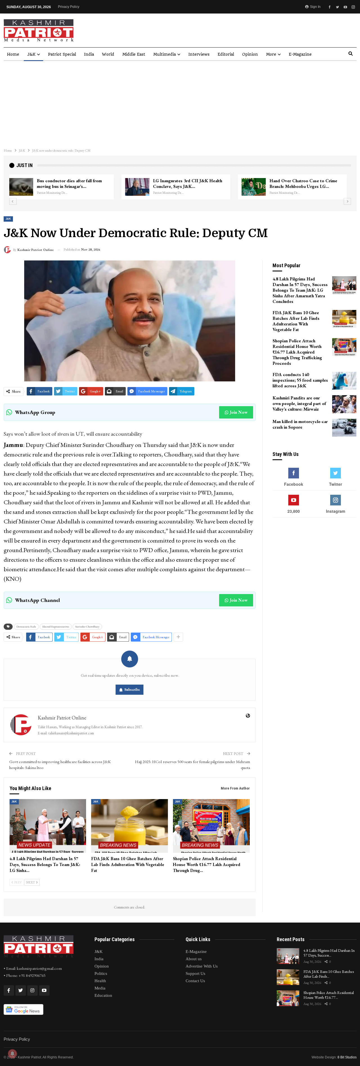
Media (99, 988)
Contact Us (195, 981)
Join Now (239, 412)
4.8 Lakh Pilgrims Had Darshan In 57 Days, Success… (329, 953)
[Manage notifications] (12, 1053)
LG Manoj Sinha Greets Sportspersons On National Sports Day (77, 183)
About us (194, 959)
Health (100, 981)
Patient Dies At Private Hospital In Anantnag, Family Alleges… (191, 183)
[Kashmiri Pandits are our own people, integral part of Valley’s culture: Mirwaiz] (344, 404)
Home (13, 54)
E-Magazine (300, 54)
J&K (31, 54)
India (89, 54)
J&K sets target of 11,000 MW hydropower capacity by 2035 (302, 183)
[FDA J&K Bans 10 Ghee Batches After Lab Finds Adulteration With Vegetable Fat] (129, 826)
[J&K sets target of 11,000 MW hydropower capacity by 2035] (258, 187)
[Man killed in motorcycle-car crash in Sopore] (344, 428)
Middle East (133, 54)
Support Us (195, 973)
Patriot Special (62, 54)
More (271, 54)
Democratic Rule (26, 626)
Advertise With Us (202, 966)
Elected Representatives (55, 626)
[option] (180, 187)
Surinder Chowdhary (87, 626)
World (108, 54)
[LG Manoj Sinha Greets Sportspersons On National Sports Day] (25, 187)
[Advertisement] (180, 103)
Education (103, 995)
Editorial (226, 54)
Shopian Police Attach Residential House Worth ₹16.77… (328, 995)
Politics (100, 973)
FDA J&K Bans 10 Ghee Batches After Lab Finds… (328, 974)
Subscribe (132, 689)
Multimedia (164, 54)
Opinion (250, 54)
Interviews (199, 54)
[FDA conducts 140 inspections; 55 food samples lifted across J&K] (344, 381)
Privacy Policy (68, 7)
